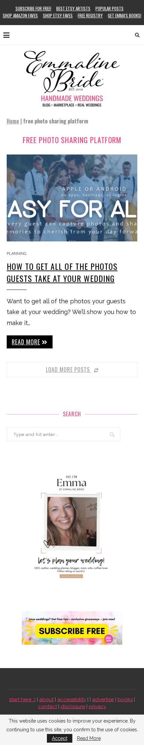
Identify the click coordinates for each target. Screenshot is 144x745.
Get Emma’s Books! (124, 15)
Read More (89, 738)
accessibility (71, 700)
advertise (103, 700)
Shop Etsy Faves (58, 15)
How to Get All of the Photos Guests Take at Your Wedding (62, 272)
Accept (59, 738)
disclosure (73, 707)
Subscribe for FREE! (33, 8)
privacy (97, 707)
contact (47, 707)
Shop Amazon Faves (20, 15)
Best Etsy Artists (73, 8)
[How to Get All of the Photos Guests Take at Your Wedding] (72, 197)
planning (16, 253)
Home (13, 121)
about (46, 700)
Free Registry (90, 15)
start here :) (22, 700)
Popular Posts (109, 8)
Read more (26, 341)
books (125, 700)
